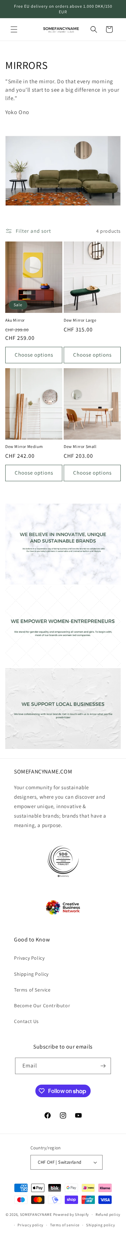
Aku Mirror (15, 320)
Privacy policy (30, 1225)
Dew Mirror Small (80, 446)
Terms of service (64, 1225)
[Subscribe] (103, 1066)
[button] (14, 29)
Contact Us (26, 1021)
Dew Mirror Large (80, 320)
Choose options (34, 354)
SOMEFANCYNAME (36, 1214)
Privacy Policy (29, 958)
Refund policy (108, 1214)
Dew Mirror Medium (24, 446)
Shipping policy (100, 1225)
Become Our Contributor (42, 1005)
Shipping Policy (31, 974)
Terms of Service (32, 990)
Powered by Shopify (71, 1214)
